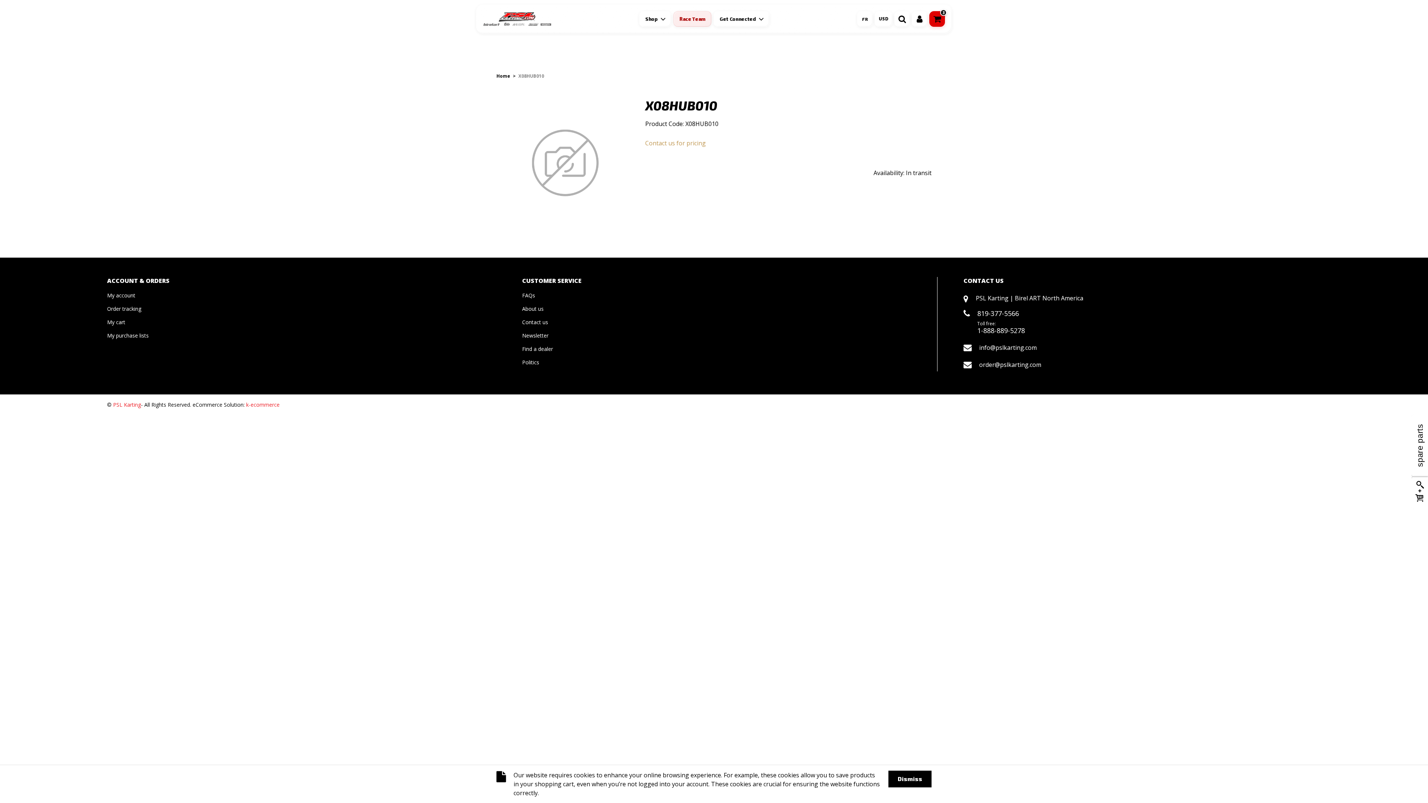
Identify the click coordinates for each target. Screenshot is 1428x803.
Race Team (692, 19)
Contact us (535, 322)
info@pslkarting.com (1008, 348)
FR (865, 19)
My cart (116, 322)
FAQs (528, 295)
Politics (530, 362)
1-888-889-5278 (1001, 330)
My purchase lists (128, 335)
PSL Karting (127, 404)
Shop (651, 19)
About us (533, 308)
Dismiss (910, 778)
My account (121, 295)
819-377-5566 (998, 313)
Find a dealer (537, 348)
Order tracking (124, 308)
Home (503, 76)
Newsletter (535, 335)
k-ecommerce (263, 404)
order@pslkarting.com (1010, 365)
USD (883, 19)
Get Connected (738, 19)
